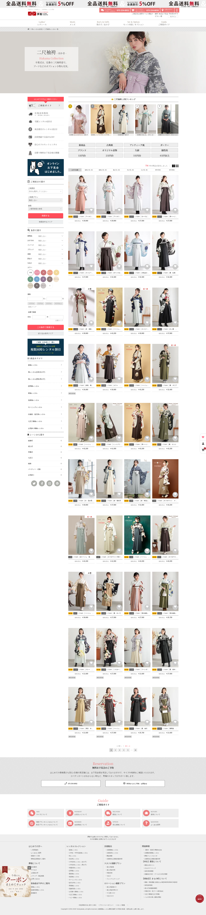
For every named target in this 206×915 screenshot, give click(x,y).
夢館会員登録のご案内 (38, 859)
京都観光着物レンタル (151, 853)
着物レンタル (35, 887)
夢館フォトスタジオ (150, 856)
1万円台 (31, 303)
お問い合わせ (35, 879)
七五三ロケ (110, 896)
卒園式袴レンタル (74, 868)
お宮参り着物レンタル (36, 428)
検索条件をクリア (45, 222)
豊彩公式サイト (149, 865)
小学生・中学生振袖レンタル (78, 853)
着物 (29, 317)
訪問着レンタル (33, 386)
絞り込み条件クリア (45, 333)
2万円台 (40, 303)
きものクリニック (150, 868)
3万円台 (49, 303)
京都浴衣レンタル (112, 853)
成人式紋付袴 (111, 870)
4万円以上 (58, 303)
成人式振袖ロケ (112, 887)
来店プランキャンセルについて (47, 825)
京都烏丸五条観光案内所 (114, 859)
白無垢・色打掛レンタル (36, 414)
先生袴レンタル (74, 859)
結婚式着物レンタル (37, 890)
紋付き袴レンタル (74, 883)
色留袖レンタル (33, 400)
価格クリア (32, 307)
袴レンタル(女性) (37, 29)
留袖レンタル (32, 393)
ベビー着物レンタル (75, 897)
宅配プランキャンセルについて (47, 822)
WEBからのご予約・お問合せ (136, 784)
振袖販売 (34, 893)
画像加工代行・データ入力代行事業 (155, 874)
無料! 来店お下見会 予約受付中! (166, 14)
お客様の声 (34, 873)
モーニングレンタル (35, 407)
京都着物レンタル (112, 850)
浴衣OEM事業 (148, 871)
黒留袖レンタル (74, 874)
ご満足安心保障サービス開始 (142, 14)
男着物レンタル (74, 886)
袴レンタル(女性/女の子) (36, 372)
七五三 (109, 876)
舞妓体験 (109, 856)
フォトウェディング (113, 879)
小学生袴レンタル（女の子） (78, 862)
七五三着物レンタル (35, 421)
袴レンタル (72, 856)
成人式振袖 (110, 867)
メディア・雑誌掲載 (37, 876)
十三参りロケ (111, 893)
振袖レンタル (32, 365)
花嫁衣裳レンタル (74, 888)
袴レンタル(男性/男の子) (36, 379)
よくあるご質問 (36, 853)
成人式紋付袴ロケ (112, 890)
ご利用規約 (34, 850)
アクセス (34, 870)
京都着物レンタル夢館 (105, 909)
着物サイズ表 (35, 856)
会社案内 (34, 867)
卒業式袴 (109, 873)
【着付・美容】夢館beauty (153, 850)
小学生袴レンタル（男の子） (78, 865)
